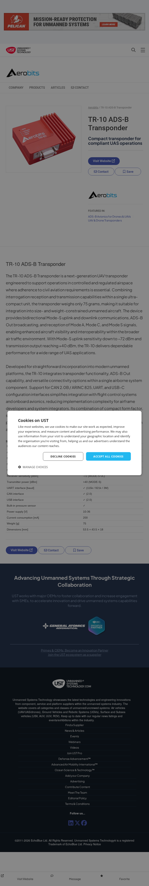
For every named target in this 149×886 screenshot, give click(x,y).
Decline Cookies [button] (63, 456)
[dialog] (74, 443)
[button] (33, 467)
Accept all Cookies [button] (108, 456)
